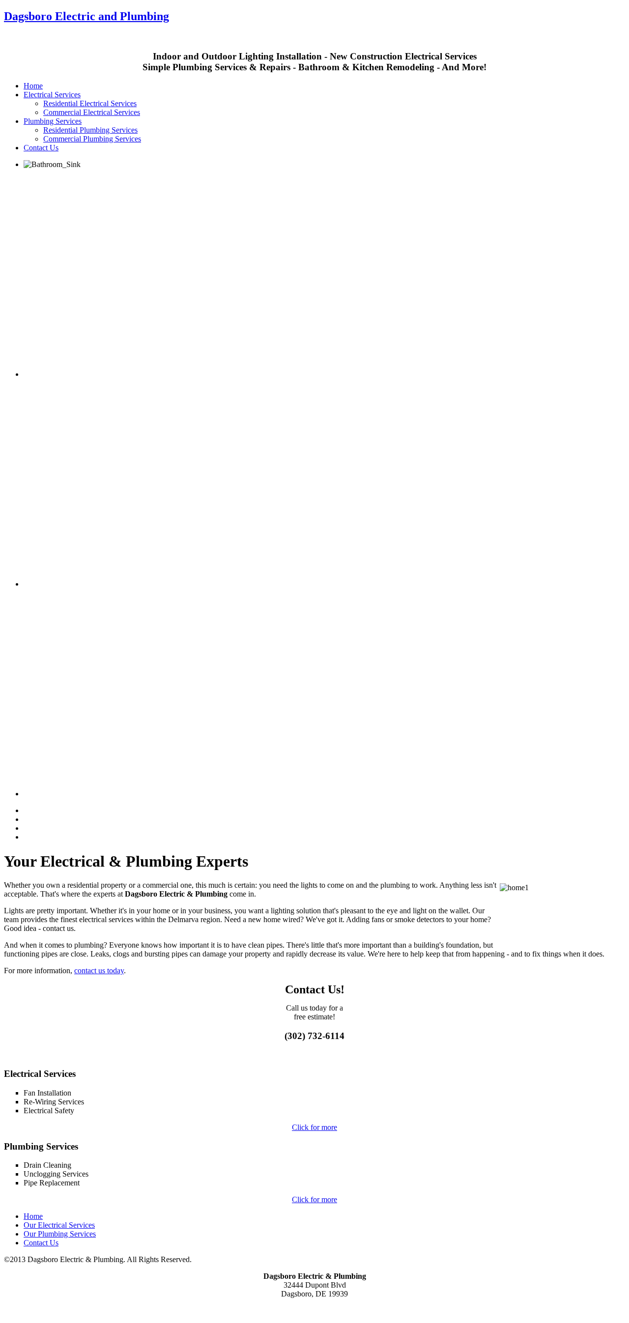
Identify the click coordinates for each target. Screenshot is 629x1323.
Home (33, 86)
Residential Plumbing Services (90, 130)
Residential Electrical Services (90, 103)
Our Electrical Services (59, 1225)
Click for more (314, 1127)
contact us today (99, 970)
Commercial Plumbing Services (92, 139)
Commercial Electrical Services (91, 112)
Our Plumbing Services (60, 1234)
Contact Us (41, 147)
